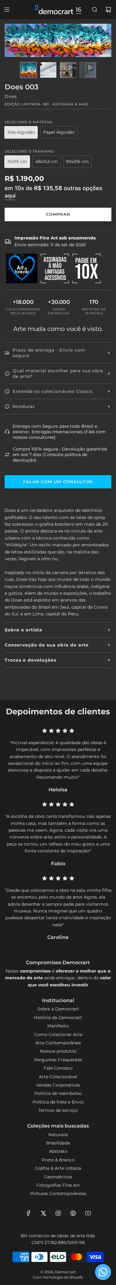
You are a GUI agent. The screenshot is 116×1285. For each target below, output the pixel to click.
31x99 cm (17, 161)
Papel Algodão (59, 132)
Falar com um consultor (58, 481)
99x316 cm (77, 161)
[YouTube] (88, 1213)
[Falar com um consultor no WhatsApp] (103, 1272)
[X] (43, 1213)
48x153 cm (46, 161)
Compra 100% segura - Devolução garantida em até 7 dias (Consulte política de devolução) (60, 454)
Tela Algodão (21, 132)
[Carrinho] (108, 9)
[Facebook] (28, 1213)
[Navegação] (7, 9)
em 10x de (53, 192)
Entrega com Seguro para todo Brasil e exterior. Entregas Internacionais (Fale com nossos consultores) (59, 431)
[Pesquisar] (94, 9)
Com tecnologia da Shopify (58, 1277)
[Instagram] (58, 1213)
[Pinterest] (73, 1213)
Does (11, 96)
